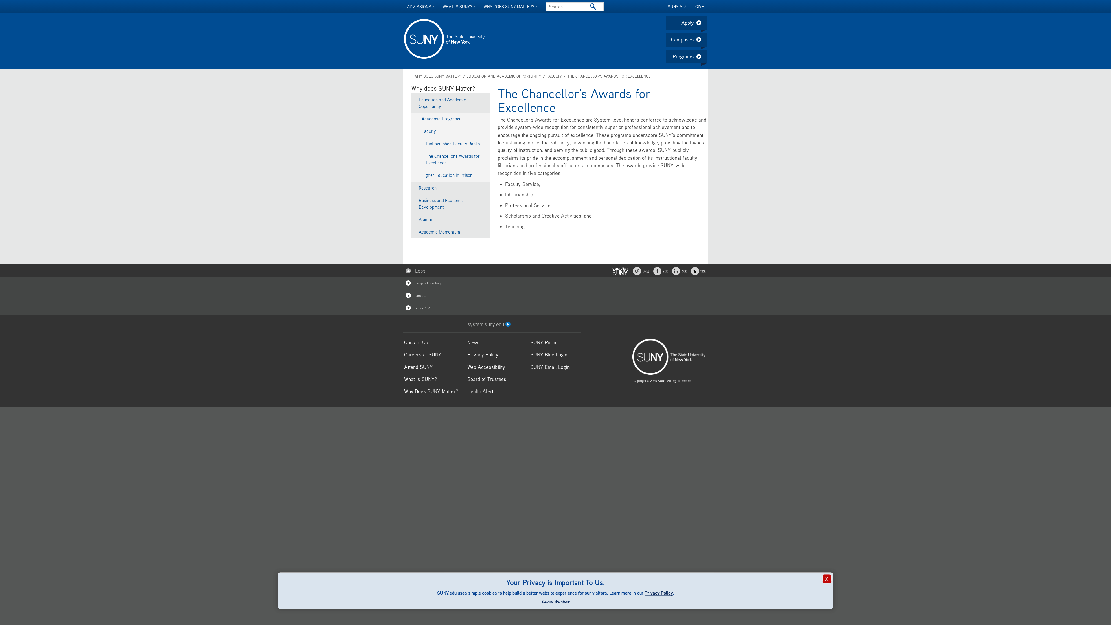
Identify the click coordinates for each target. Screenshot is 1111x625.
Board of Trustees (486, 379)
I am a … (420, 295)
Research (428, 187)
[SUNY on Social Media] (620, 270)
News (473, 342)
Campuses (682, 39)
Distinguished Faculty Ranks (453, 143)
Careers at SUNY (423, 355)
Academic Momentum (439, 231)
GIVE (699, 6)
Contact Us (416, 342)
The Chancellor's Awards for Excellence (608, 76)
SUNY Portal (544, 342)
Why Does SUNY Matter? (431, 391)
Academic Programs (441, 118)
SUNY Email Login (550, 367)
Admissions (419, 6)
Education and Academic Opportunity (503, 76)
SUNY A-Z (677, 6)
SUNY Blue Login (548, 355)
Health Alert (480, 391)
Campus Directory (427, 283)
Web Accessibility (486, 367)
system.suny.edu (486, 324)
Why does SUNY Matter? (509, 6)
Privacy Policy (659, 593)
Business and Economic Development (441, 203)
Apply (687, 23)
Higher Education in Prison (447, 175)
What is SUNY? (457, 6)
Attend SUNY (418, 367)
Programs (683, 57)
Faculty (554, 76)
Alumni (425, 219)
